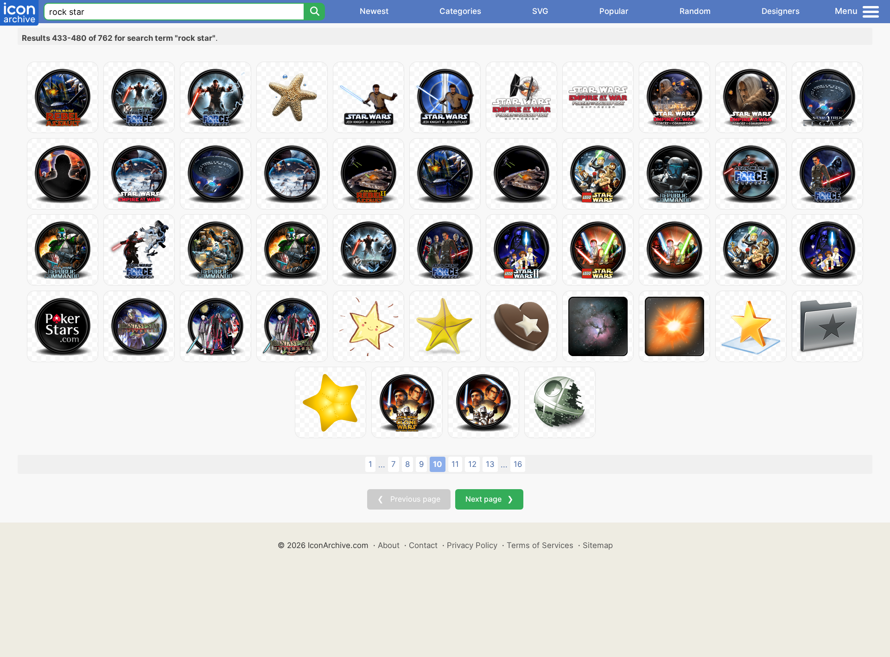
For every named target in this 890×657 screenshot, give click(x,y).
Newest (374, 11)
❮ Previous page (408, 499)
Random (695, 11)
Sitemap (598, 545)
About (389, 545)
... (381, 464)
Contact (423, 545)
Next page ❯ (489, 499)
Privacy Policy (472, 545)
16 (518, 464)
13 (490, 464)
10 (437, 464)
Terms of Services (540, 545)
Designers (781, 11)
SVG (540, 11)
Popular (614, 11)
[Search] (314, 11)
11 (455, 464)
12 (472, 464)
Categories (460, 11)
